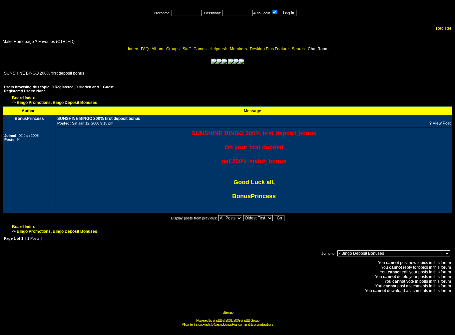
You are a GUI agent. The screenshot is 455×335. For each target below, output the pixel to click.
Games (200, 49)
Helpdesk (218, 49)
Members (238, 49)
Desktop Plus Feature (269, 49)
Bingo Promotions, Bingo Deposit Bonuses (57, 102)
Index (133, 49)
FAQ (145, 49)
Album (157, 49)
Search (298, 49)
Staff (187, 49)
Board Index (23, 98)
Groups (173, 49)
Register (443, 28)
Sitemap (228, 312)
